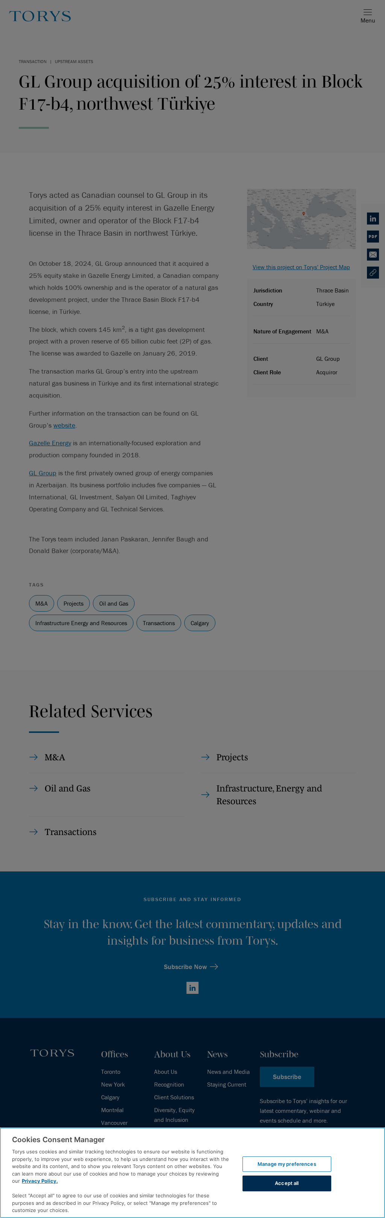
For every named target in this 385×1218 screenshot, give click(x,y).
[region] (192, 1173)
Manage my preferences (287, 1164)
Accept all (287, 1183)
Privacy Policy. (40, 1181)
